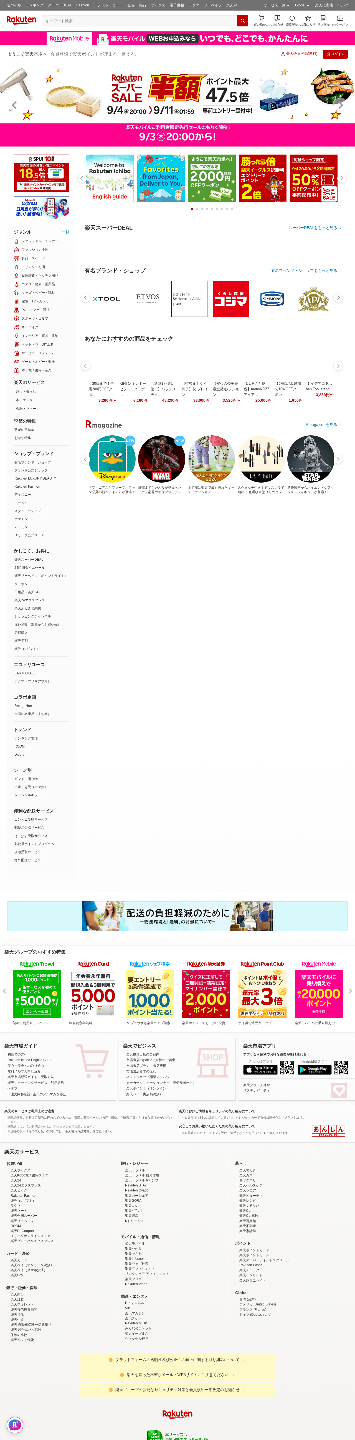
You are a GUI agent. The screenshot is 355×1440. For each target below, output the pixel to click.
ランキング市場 (26, 738)
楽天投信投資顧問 (24, 1310)
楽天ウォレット (22, 1304)
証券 (131, 5)
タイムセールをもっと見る (314, 576)
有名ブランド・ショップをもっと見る (304, 423)
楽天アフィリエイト (140, 1269)
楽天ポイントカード (254, 1250)
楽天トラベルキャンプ (141, 1180)
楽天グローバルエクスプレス (32, 1241)
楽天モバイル (135, 1243)
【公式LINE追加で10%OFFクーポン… (288, 542)
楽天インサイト (251, 1275)
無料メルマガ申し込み (24, 1071)
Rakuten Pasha (251, 1265)
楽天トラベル (135, 1170)
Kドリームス (134, 1221)
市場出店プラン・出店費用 (146, 1066)
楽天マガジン (135, 1313)
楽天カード (19, 1260)
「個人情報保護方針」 (77, 1131)
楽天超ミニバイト (252, 1280)
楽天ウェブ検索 (136, 1264)
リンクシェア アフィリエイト (147, 1274)
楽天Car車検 (248, 1216)
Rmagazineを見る (321, 735)
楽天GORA (133, 1201)
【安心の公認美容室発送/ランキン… (226, 542)
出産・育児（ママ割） (31, 787)
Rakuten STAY (136, 1185)
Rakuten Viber (136, 1284)
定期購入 (21, 633)
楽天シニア (247, 1190)
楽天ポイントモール (254, 1255)
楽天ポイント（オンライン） (147, 1088)
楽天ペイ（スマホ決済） (29, 1270)
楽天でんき (247, 1170)
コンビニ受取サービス (31, 819)
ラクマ (194, 5)
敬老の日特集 (24, 430)
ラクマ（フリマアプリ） (32, 681)
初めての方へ (17, 1054)
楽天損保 (17, 1315)
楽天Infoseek (134, 1259)
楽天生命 (17, 1320)
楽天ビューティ (251, 1196)
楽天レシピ (247, 1201)
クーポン (21, 584)
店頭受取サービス (27, 852)
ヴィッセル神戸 (136, 1338)
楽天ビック (19, 1190)
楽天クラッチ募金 (256, 1085)
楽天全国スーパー (24, 1216)
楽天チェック (249, 1270)
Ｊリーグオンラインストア (30, 1236)
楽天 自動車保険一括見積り (31, 1325)
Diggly (19, 754)
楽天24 (231, 5)
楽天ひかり (133, 1249)
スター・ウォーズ (27, 511)
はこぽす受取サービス (31, 836)
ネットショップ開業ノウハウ (147, 1077)
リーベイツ (213, 5)
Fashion (82, 5)
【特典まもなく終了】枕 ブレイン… (195, 542)
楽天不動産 (247, 1226)
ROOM (19, 746)
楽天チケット (135, 1318)
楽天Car (245, 1211)
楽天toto (131, 1206)
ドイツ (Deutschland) (255, 1315)
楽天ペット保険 (22, 1340)
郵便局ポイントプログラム (34, 844)
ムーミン (21, 527)
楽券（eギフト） (27, 649)
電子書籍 (177, 5)
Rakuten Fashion (27, 486)
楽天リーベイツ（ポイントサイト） (41, 576)
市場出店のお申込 (139, 1060)
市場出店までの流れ (141, 1071)
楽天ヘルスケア (251, 1185)
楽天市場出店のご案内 (142, 1054)
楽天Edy (17, 1275)
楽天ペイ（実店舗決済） (144, 1094)
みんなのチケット (138, 1328)
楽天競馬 (131, 1216)
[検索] (242, 20)
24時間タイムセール (29, 568)
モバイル (14, 5)
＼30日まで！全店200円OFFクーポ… (102, 542)
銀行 (142, 5)
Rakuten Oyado (137, 1190)
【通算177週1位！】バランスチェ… (163, 542)
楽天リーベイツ (22, 1221)
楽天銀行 (17, 1294)
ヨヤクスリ (247, 1180)
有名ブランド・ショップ (32, 462)
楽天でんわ (133, 1254)
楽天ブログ (133, 1279)
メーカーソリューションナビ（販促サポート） (161, 1083)
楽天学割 (21, 641)
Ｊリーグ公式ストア (29, 535)
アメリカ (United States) (257, 1304)
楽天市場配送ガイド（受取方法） (32, 1077)
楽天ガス (246, 1175)
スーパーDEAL (60, 5)
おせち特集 (22, 438)
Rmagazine (23, 706)
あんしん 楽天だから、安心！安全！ (328, 1131)
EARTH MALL (25, 673)
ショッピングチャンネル (32, 616)
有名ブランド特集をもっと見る (310, 662)
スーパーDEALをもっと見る (312, 227)
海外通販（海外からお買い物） (37, 625)
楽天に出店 (324, 5)
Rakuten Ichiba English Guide (29, 1060)
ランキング (35, 5)
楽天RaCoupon (22, 1231)
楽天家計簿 (247, 1231)
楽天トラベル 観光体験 (142, 1175)
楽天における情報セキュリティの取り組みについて (217, 1111)
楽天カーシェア (136, 1196)
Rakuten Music (136, 1323)
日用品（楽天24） (28, 592)
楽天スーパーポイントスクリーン (264, 1260)
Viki (128, 1308)
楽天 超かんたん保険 (26, 1330)
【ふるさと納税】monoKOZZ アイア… (257, 542)
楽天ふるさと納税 (27, 608)
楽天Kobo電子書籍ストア (30, 1175)
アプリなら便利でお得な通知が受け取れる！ (276, 1054)
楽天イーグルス (136, 1333)
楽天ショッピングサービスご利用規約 (35, 1083)
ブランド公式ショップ (31, 470)
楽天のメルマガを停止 (49, 1094)
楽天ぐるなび (249, 1206)
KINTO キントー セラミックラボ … (133, 542)
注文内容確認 (21, 1094)
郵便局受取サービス (29, 828)
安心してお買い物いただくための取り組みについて (217, 1126)
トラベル (100, 5)
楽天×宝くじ (134, 1211)
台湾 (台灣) (247, 1299)
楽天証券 (17, 1299)
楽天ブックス (21, 1170)
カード (117, 5)
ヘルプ (343, 5)
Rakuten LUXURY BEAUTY (35, 478)
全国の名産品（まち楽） (32, 714)
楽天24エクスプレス (29, 600)
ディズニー (22, 494)
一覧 (65, 232)
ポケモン (21, 519)
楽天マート (19, 1211)
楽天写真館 (247, 1221)
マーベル (21, 503)
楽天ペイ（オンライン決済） (32, 1265)
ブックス (158, 5)
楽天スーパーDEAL (28, 560)
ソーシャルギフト (27, 795)
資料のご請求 (165, 1060)
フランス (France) (252, 1310)
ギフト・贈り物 (26, 779)
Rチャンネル (134, 1303)
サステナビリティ (256, 1091)
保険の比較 (19, 1335)
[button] (277, 20)
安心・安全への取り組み (25, 1066)
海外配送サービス (27, 860)
